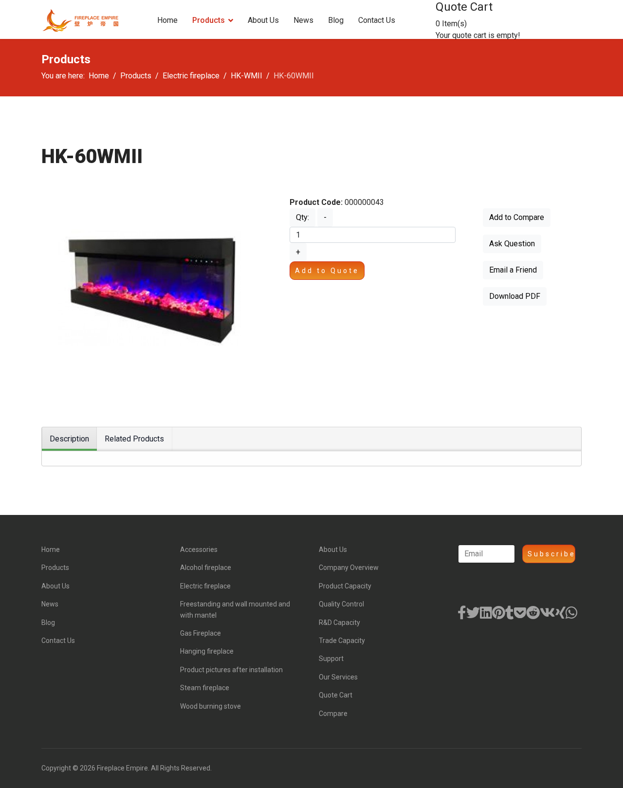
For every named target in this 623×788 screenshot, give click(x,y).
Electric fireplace (205, 586)
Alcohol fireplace (205, 567)
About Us (263, 20)
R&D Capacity (339, 622)
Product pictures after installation (231, 670)
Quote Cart (335, 695)
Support (331, 658)
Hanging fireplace (207, 651)
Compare (333, 713)
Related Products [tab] (134, 438)
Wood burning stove (210, 706)
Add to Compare (516, 217)
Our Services (338, 677)
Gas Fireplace (200, 633)
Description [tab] (69, 438)
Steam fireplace (204, 688)
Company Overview (349, 567)
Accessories (199, 549)
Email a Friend (513, 270)
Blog (336, 20)
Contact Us (376, 20)
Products (208, 20)
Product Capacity (345, 586)
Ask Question (512, 243)
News (303, 20)
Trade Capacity (342, 640)
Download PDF (514, 296)
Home (167, 20)
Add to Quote (327, 271)
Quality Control (341, 604)
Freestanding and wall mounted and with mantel (235, 609)
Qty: (302, 217)
